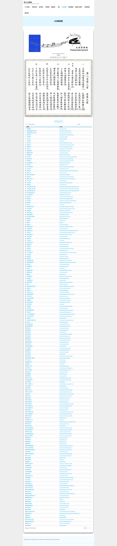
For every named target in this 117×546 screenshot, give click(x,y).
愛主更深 (29, 395)
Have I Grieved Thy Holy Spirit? (66, 310)
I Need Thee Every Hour (64, 336)
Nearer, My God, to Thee (64, 397)
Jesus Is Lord (62, 220)
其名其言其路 (30, 463)
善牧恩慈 (29, 176)
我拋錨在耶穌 (30, 324)
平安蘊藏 (29, 457)
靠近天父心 (29, 523)
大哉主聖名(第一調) (31, 186)
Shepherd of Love (63, 439)
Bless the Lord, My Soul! (64, 154)
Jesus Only (61, 240)
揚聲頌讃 (29, 160)
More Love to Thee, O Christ (65, 395)
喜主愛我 (29, 481)
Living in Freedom (63, 483)
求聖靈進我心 (30, 276)
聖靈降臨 (29, 256)
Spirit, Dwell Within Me (64, 264)
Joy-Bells (61, 459)
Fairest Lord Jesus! (63, 236)
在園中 (28, 461)
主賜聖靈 (29, 278)
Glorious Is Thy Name (64, 244)
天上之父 (29, 138)
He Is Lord (61, 204)
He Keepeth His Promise (64, 326)
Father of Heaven (63, 138)
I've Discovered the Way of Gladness (67, 511)
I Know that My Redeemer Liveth (66, 403)
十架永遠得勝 (30, 194)
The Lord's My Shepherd (64, 358)
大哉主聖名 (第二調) (31, 188)
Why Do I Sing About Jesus (65, 521)
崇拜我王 (29, 164)
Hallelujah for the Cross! (64, 194)
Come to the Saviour (63, 507)
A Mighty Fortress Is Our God (65, 429)
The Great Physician (63, 342)
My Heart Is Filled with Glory (65, 447)
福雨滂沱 (29, 290)
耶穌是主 (29, 220)
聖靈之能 (29, 258)
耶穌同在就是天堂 (31, 449)
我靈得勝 (29, 349)
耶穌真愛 (29, 465)
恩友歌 (28, 393)
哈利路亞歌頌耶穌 (31, 216)
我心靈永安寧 (30, 487)
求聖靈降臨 (29, 266)
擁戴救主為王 (30, 226)
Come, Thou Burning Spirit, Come (66, 294)
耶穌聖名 (29, 451)
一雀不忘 (29, 455)
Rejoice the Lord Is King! (64, 210)
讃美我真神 (29, 150)
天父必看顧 (29, 369)
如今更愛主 (29, 399)
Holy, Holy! (61, 140)
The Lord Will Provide (64, 344)
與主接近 (29, 397)
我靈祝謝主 (29, 154)
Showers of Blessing (63, 290)
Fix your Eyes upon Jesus (65, 348)
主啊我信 (29, 332)
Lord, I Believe (62, 332)
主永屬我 (29, 385)
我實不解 (29, 501)
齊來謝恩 (29, 136)
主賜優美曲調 (30, 485)
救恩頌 (28, 515)
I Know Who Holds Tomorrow (65, 433)
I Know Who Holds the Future (65, 427)
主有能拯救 (29, 425)
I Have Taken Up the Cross (65, 377)
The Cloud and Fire (63, 322)
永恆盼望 (29, 423)
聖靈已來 (29, 288)
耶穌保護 (29, 338)
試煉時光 (29, 437)
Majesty (61, 222)
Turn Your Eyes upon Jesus (65, 435)
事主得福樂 (29, 503)
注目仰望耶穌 (30, 435)
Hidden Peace (62, 457)
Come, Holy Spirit (63, 272)
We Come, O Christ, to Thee (65, 234)
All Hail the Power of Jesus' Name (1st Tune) (69, 186)
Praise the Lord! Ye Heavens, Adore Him (68, 156)
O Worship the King (63, 164)
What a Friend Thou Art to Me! (65, 415)
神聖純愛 (29, 477)
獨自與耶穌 (29, 467)
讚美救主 (29, 198)
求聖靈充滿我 (30, 270)
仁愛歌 (28, 479)
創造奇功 (29, 144)
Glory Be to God (62, 128)
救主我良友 (29, 415)
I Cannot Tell (62, 501)
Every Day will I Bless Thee (65, 469)
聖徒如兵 (29, 328)
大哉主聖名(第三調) (31, 190)
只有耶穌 (29, 240)
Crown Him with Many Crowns (66, 226)
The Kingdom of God (63, 168)
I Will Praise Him (63, 184)
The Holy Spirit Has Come (65, 288)
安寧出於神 (29, 493)
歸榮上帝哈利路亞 (31, 174)
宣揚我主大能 (30, 230)
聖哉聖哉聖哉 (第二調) (31, 132)
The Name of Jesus (63, 451)
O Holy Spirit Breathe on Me (65, 270)
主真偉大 (29, 246)
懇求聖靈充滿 (30, 280)
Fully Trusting (62, 359)
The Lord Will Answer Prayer (65, 413)
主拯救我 (29, 509)
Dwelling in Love (63, 417)
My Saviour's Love (63, 250)
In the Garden (62, 461)
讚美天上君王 (30, 178)
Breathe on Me (62, 280)
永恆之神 (29, 180)
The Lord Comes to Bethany (65, 465)
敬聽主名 (29, 224)
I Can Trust (61, 364)
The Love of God (63, 172)
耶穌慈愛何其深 (30, 206)
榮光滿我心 (29, 513)
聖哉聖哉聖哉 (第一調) (31, 130)
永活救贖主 (29, 403)
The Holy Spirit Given (64, 278)
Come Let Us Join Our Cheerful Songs (67, 200)
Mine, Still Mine (62, 385)
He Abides (61, 304)
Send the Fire (62, 274)
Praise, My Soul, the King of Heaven (67, 178)
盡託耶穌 (29, 387)
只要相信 (29, 381)
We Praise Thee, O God (64, 150)
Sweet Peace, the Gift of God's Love (67, 493)
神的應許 (29, 340)
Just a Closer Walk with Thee (65, 405)
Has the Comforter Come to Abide (66, 286)
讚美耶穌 (29, 238)
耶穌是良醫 (29, 342)
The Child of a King (63, 475)
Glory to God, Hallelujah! (64, 174)
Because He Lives (63, 409)
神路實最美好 (30, 379)
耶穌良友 (29, 351)
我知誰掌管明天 (30, 433)
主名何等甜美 (30, 252)
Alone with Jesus (63, 467)
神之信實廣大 (30, 162)
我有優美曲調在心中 (31, 495)
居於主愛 (29, 417)
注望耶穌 (29, 348)
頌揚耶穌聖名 (30, 214)
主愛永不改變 (30, 242)
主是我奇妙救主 (30, 411)
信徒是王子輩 (30, 475)
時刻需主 (29, 336)
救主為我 (29, 353)
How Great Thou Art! (63, 246)
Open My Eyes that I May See (65, 282)
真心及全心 (29, 389)
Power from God (62, 254)
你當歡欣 (29, 210)
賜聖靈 (28, 274)
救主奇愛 (29, 250)
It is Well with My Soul (64, 487)
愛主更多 (29, 517)
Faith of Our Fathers (63, 371)
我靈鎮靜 (29, 373)
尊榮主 (28, 222)
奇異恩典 (29, 525)
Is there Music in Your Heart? (65, 489)
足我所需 (29, 318)
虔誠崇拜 (29, 248)
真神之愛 (29, 172)
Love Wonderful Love (64, 491)
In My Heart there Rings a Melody (66, 485)
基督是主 (29, 218)
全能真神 (29, 140)
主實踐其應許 (30, 326)
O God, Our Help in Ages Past (65, 182)
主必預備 (29, 344)
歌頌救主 (29, 202)
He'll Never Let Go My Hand (65, 316)
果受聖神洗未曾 (30, 260)
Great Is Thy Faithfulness (64, 162)
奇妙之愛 (29, 491)
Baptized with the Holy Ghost (65, 260)
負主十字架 (29, 377)
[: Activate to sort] (26, 127)
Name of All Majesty (63, 218)
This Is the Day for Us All (64, 298)
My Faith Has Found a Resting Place (67, 421)
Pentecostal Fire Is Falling (65, 300)
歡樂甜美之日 (30, 497)
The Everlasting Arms (64, 366)
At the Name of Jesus (64, 214)
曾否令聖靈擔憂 (30, 310)
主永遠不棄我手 (30, 316)
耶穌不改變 (29, 431)
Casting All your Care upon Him (66, 383)
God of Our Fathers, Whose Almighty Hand (68, 170)
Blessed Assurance (63, 471)
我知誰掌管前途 (30, 427)
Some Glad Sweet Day (64, 497)
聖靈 (28, 284)
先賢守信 (29, 371)
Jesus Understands (63, 330)
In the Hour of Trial (63, 437)
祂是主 (28, 204)
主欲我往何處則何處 (31, 320)
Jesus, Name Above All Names (66, 212)
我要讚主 (29, 184)
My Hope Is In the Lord (64, 423)
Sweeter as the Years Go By (65, 242)
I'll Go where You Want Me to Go (66, 320)
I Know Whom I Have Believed (66, 368)
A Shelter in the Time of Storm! (66, 356)
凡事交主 (29, 359)
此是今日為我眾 (30, 298)
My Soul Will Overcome (64, 350)
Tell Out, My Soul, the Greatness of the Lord (68, 230)
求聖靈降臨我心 (30, 262)
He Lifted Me (62, 509)
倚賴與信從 (29, 361)
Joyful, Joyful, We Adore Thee (65, 146)
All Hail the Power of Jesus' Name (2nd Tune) (69, 188)
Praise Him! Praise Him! (64, 238)
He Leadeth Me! (62, 375)
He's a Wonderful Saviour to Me (66, 411)
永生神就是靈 (30, 166)
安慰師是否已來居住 (31, 286)
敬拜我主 (29, 441)
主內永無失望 (30, 391)
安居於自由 (29, 483)
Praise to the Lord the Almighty (66, 148)
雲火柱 (28, 322)
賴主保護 (29, 355)
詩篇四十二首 (30, 419)
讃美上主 (29, 148)
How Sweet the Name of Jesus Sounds (67, 252)
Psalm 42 (61, 419)
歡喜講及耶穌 (30, 505)
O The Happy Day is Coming (65, 473)
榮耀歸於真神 (30, 152)
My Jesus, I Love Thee (64, 399)
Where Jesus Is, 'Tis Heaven (65, 449)
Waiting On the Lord (63, 296)
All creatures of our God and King (66, 134)
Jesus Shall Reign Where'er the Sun (67, 232)
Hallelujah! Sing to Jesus (64, 216)
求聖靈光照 (29, 282)
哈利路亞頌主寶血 (31, 192)
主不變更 (29, 334)
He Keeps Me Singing (64, 495)
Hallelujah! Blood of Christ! (65, 192)
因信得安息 (29, 421)
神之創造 (29, 134)
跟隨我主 (29, 443)
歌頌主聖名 (29, 208)
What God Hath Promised (65, 340)
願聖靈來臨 (29, 272)
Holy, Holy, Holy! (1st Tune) (65, 130)
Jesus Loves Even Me (64, 481)
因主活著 (29, 409)
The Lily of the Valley (63, 352)
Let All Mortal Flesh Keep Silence (66, 248)
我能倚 (28, 363)
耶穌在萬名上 (30, 212)
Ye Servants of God (63, 228)
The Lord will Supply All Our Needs (67, 314)
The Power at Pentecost (64, 302)
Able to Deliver (62, 425)
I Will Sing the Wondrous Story (66, 198)
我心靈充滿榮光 (30, 447)
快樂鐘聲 (29, 459)
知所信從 (29, 367)
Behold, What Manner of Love (65, 142)
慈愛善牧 (29, 439)
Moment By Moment (63, 401)
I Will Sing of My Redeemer (65, 202)
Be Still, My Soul (63, 373)
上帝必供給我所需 (31, 314)
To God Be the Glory (63, 152)
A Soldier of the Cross (64, 328)
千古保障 (29, 182)
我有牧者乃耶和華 (31, 357)
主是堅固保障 (30, 429)
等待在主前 (29, 296)
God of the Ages (62, 180)
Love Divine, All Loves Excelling (66, 477)
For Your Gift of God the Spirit (65, 306)
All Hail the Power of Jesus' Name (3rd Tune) (69, 190)
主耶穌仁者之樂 (30, 519)
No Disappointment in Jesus (65, 391)
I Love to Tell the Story (64, 505)
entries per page (31, 124)
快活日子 (29, 473)
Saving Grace (62, 515)
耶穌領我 (29, 375)
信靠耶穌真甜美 (30, 445)
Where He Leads (63, 443)
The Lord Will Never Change (65, 334)
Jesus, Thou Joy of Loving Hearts (66, 519)
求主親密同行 (30, 405)
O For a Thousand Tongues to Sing (67, 208)
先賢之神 (29, 170)
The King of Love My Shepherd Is (66, 176)
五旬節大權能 (30, 302)
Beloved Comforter (63, 284)
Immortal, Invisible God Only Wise (66, 166)
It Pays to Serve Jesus (64, 503)
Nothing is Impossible (64, 407)
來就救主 (29, 507)
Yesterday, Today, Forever (65, 431)
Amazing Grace (62, 525)
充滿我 (28, 268)
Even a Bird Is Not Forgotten (65, 455)
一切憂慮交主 (30, 383)
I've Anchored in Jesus (64, 324)
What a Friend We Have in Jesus (66, 393)
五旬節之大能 (30, 292)
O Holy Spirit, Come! (63, 266)
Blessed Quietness (63, 308)
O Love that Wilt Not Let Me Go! (66, 479)
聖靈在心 (29, 264)
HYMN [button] (60, 126)
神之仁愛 (29, 142)
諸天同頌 (29, 156)
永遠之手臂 (29, 365)
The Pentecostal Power (64, 292)
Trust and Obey (62, 362)
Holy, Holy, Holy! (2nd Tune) (65, 132)
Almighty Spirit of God (64, 258)
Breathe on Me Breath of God (65, 276)
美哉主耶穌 (29, 236)
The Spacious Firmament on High (66, 144)
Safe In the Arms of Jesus (64, 338)
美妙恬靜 (29, 308)
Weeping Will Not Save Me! (65, 312)
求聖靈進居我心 (30, 294)
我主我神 (29, 196)
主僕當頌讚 (29, 228)
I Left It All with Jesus (63, 387)
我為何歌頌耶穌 (30, 521)
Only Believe (62, 381)
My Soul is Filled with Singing (65, 453)
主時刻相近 (29, 401)
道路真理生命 (30, 234)
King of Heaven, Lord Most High (66, 158)
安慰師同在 (29, 304)
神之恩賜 (29, 306)
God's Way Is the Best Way (65, 379)
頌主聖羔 (29, 200)
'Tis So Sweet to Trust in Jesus (66, 445)
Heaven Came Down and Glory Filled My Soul (69, 513)
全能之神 (29, 168)
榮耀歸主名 (29, 244)
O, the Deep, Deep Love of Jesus (66, 206)
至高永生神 (29, 158)
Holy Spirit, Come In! (63, 256)
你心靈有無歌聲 (30, 489)
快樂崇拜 (29, 146)
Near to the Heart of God (64, 523)
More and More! (62, 517)
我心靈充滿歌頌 (30, 453)
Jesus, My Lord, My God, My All (66, 196)
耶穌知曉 (29, 330)
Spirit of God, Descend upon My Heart (67, 262)
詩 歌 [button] (28, 126)
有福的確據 (29, 471)
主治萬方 (29, 232)
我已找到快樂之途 (31, 511)
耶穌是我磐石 (30, 346)
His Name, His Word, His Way (65, 463)
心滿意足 (29, 499)
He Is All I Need (62, 318)
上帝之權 (29, 254)
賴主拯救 (29, 312)
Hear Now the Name (63, 224)
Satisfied (61, 499)
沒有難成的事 (30, 407)
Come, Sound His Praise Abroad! (66, 160)
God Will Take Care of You (65, 369)
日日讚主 (29, 469)
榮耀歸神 (29, 128)
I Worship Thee (62, 441)
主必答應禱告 (30, 413)
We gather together (63, 136)
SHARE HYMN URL (58, 121)
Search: (79, 124)
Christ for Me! (62, 354)
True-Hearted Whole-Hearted (65, 389)
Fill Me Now (62, 268)
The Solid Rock (62, 346)
